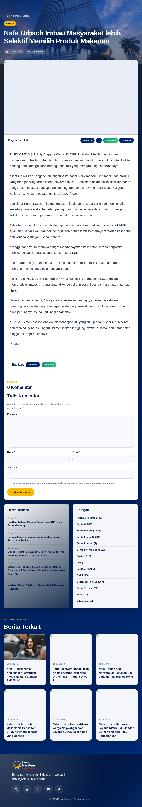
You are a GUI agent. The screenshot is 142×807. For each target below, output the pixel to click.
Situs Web (12, 467)
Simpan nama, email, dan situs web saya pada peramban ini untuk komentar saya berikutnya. (63, 483)
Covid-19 (82, 556)
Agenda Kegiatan (87, 517)
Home (7, 16)
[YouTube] (48, 789)
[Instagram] (27, 789)
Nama (11, 452)
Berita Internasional (88, 549)
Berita (16, 16)
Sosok (80, 594)
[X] (16, 789)
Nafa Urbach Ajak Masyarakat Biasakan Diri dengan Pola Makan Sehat (116, 672)
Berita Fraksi (84, 537)
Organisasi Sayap (87, 581)
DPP (79, 562)
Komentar (13, 414)
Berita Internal (85, 543)
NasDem (81, 569)
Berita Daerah (84, 530)
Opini (80, 575)
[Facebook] (38, 789)
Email (76, 452)
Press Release (85, 588)
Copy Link (126, 140)
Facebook (87, 140)
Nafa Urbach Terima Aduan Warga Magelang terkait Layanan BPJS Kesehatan (70, 728)
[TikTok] (59, 789)
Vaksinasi (82, 601)
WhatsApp (110, 140)
